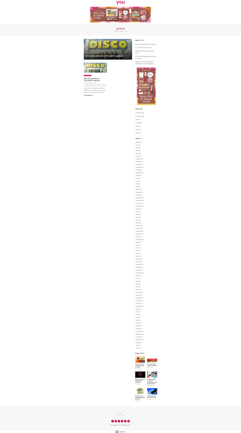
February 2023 (139, 259)
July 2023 (138, 245)
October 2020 (139, 337)
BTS (89, 84)
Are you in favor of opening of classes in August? (139, 366)
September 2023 (140, 239)
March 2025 (139, 189)
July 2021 (138, 312)
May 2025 (138, 184)
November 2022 (140, 267)
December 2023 (139, 231)
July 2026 (138, 145)
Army (87, 84)
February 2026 (139, 159)
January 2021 (139, 328)
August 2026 (139, 142)
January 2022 (139, 295)
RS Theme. (128, 425)
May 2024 (138, 217)
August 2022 (139, 275)
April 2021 (138, 320)
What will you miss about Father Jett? (151, 397)
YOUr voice (138, 133)
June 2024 (138, 214)
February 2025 (139, 192)
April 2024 (138, 220)
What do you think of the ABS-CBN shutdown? (140, 381)
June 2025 (138, 181)
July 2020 (138, 345)
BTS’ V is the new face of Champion (143, 47)
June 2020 (138, 348)
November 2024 (140, 200)
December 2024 (139, 197)
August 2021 (139, 309)
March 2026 (139, 156)
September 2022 (140, 273)
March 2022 (139, 289)
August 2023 (139, 242)
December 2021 (139, 298)
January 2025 (139, 195)
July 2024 (138, 211)
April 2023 (138, 253)
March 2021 (139, 323)
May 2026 (138, 150)
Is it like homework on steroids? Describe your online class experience (152, 381)
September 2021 (140, 306)
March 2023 (139, 256)
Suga (100, 85)
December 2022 (139, 264)
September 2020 (140, 339)
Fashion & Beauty (87, 75)
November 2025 (139, 167)
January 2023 (139, 261)
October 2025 (139, 170)
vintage (103, 85)
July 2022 (138, 278)
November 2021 (139, 300)
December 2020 (140, 331)
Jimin (100, 84)
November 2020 (140, 334)
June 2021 (138, 314)
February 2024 (139, 225)
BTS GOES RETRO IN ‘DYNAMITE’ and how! (105, 56)
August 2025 (139, 175)
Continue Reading (88, 95)
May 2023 (138, 250)
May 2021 (138, 317)
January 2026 (139, 161)
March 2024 (139, 223)
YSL (105, 85)
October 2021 (139, 303)
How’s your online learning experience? (152, 365)
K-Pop (91, 85)
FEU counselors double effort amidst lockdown (140, 397)
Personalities (139, 123)
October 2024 (139, 203)
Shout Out (138, 126)
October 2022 (139, 270)
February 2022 (139, 292)
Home (120, 413)
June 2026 (138, 147)
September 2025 (140, 172)
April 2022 (138, 287)
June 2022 (138, 281)
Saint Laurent (96, 85)
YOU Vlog (138, 129)
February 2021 (139, 325)
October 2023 (139, 236)
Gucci (95, 84)
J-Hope (97, 84)
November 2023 (139, 234)
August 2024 (139, 209)
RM (93, 85)
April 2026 (138, 153)
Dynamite (91, 84)
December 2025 (139, 164)
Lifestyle (138, 119)
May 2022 (138, 284)
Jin (101, 84)
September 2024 (140, 206)
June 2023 (138, 248)
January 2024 (139, 228)
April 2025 (138, 186)
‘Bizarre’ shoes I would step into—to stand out (145, 44)
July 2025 (138, 178)
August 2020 (139, 342)
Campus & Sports (140, 112)
